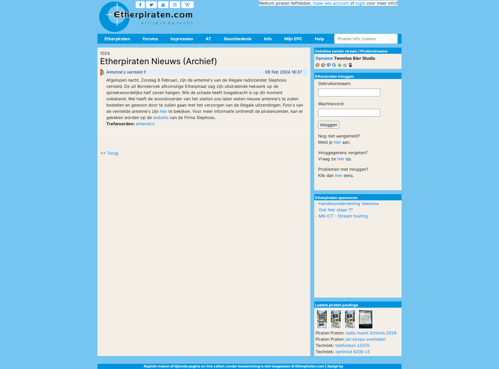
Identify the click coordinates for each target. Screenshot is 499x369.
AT (208, 38)
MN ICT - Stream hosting (343, 216)
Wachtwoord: (331, 103)
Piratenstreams (374, 51)
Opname (324, 58)
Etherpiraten (117, 38)
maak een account (331, 3)
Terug (112, 153)
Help (319, 38)
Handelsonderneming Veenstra (349, 203)
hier (163, 111)
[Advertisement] (303, 18)
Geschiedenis (238, 38)
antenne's (145, 123)
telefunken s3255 (352, 345)
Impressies (181, 38)
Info (268, 38)
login (360, 3)
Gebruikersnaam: (334, 83)
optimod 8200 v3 (352, 351)
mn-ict (349, 366)
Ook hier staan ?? (336, 209)
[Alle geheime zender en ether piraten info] (114, 17)
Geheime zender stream (336, 51)
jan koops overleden (366, 339)
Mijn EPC (293, 38)
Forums (150, 38)
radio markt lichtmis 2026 (371, 332)
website (160, 117)
